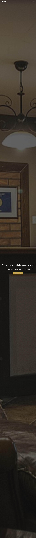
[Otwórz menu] (34, 1)
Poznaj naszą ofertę (18, 273)
